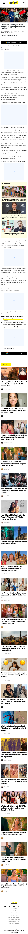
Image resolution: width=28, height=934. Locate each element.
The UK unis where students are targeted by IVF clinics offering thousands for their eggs (11, 568)
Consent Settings (14, 921)
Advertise (14, 915)
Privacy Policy (14, 923)
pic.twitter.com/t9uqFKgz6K (8, 158)
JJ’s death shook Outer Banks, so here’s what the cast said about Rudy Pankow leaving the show (14, 755)
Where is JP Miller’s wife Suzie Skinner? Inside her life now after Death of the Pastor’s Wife (14, 384)
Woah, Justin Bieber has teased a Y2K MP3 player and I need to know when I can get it (13, 728)
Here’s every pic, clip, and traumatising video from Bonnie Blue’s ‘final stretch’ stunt (13, 595)
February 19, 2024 (21, 161)
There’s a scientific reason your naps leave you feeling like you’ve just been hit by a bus (14, 675)
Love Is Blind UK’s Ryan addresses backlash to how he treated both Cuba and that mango (13, 859)
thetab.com (11, 928)
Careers (14, 913)
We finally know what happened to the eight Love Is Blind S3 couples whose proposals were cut (13, 621)
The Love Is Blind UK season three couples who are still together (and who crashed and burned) (14, 200)
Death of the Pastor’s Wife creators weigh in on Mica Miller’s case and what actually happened (14, 410)
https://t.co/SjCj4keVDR (12, 97)
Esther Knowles (7, 38)
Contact (14, 908)
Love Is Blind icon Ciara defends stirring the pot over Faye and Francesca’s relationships (14, 886)
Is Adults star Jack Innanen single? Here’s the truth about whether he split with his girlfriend (13, 701)
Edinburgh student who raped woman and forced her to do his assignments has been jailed (13, 648)
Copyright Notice (14, 919)
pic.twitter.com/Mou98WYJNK (8, 99)
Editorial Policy (14, 917)
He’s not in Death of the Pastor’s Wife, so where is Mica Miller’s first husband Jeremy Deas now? (14, 437)
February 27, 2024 (21, 102)
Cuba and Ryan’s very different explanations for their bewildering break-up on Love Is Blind (14, 464)
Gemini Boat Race (7, 287)
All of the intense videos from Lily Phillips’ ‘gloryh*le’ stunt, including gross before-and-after (14, 781)
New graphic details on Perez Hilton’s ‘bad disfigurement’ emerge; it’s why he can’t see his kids (14, 217)
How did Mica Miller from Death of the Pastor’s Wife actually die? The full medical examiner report (13, 517)
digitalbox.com (15, 932)
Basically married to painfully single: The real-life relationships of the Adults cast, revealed (14, 490)
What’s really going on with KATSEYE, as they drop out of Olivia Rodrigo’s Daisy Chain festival (13, 808)
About (14, 911)
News (12, 38)
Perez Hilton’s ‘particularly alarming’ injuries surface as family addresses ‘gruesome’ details (14, 234)
